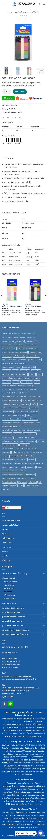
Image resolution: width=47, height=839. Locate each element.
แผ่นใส (4, 467)
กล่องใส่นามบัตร (7, 345)
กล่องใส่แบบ (6, 348)
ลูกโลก (4, 408)
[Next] (41, 42)
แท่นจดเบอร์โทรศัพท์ (8, 460)
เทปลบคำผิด (25, 452)
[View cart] (44, 4)
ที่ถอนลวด (16, 382)
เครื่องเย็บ (20, 448)
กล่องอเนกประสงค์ (8, 341)
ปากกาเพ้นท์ (6, 393)
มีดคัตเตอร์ (15, 404)
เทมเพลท (5, 456)
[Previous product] (25, 16)
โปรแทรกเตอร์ (22, 482)
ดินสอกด (15, 371)
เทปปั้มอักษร (6, 452)
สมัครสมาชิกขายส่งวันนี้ (11, 824)
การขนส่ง (5, 529)
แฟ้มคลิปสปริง (13, 467)
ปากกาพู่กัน (21, 386)
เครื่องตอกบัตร (6, 434)
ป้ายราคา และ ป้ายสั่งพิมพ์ (10, 397)
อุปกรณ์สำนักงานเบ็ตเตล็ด (32, 423)
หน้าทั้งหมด (6, 560)
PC (23, 233)
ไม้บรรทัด (5, 486)
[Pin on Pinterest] (16, 118)
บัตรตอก (36, 382)
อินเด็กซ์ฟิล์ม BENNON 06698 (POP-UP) (11, 307)
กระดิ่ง (16, 337)
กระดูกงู (22, 337)
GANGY (21, 801)
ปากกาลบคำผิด (17, 389)
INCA (17, 795)
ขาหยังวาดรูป (13, 352)
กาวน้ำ (14, 348)
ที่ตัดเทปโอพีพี (6, 382)
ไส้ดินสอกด (35, 486)
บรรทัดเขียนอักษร (26, 382)
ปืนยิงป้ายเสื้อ (24, 393)
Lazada (5, 555)
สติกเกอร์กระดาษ (20, 408)
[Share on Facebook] (4, 118)
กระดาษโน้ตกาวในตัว (28, 334)
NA (23, 239)
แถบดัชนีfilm (18, 112)
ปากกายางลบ (6, 389)
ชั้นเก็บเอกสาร (6, 356)
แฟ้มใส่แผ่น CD (21, 478)
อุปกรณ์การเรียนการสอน (30, 419)
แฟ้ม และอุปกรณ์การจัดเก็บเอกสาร (12, 474)
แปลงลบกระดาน (7, 463)
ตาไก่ (3, 378)
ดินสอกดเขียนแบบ (8, 374)
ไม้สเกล (27, 486)
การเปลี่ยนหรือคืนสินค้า (10, 525)
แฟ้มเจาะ (22, 471)
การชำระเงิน (6, 533)
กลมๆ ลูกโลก (7, 547)
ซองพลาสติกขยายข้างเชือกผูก (11, 367)
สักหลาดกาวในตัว (7, 411)
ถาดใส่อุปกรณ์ (36, 378)
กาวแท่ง (4, 352)
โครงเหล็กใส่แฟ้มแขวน (9, 482)
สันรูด (17, 411)
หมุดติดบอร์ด (6, 415)
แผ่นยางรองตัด (38, 463)
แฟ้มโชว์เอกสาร (30, 474)
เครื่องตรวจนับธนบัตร (33, 430)
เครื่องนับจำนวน (7, 437)
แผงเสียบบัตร (18, 463)
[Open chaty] (41, 833)
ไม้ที (40, 482)
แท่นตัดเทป (31, 460)
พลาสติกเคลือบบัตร (15, 400)
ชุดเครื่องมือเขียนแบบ (9, 360)
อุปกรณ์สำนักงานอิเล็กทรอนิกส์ (11, 423)
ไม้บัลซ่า (20, 486)
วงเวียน (11, 408)
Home (9, 12)
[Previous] (5, 42)
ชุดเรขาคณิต (22, 360)
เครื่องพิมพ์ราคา (7, 441)
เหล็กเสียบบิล (29, 456)
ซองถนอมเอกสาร (20, 363)
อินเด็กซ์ (28, 415)
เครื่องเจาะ (41, 441)
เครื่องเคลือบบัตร (30, 441)
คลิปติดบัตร (23, 352)
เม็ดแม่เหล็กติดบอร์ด (16, 456)
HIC (27, 798)
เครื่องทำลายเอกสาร (29, 434)
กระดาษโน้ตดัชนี (7, 337)
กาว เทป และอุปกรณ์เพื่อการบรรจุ (28, 348)
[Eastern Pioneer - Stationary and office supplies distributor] (23, 4)
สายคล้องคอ (34, 411)
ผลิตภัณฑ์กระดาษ (21, 12)
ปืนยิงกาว (15, 393)
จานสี (39, 352)
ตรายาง (39, 374)
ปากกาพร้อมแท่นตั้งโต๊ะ (9, 386)
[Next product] (21, 16)
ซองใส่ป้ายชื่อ (6, 371)
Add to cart (20, 91)
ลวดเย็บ (33, 404)
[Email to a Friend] (12, 118)
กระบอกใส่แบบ (31, 337)
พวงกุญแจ (26, 400)
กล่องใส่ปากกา (18, 345)
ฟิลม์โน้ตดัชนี (35, 12)
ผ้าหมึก (4, 400)
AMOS (29, 792)
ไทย (7, 507)
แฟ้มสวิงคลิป (31, 467)
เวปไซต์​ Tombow (8, 538)
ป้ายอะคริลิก (23, 397)
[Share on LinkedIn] (20, 118)
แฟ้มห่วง (14, 471)
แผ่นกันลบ (28, 463)
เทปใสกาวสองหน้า (36, 452)
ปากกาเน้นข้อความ (30, 389)
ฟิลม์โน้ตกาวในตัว (37, 400)
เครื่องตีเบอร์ (17, 434)
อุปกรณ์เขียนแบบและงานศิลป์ (11, 426)
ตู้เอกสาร (26, 378)
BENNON (16, 789)
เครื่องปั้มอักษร (18, 437)
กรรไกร (4, 334)
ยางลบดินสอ (25, 404)
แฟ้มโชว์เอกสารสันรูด (8, 478)
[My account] (40, 4)
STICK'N (40, 789)
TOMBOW (6, 786)
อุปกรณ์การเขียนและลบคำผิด (11, 419)
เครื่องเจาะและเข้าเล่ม (8, 448)
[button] (3, 4)
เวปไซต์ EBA (6, 542)
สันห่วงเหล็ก (24, 411)
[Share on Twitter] (8, 118)
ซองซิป (39, 360)
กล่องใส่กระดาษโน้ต (32, 341)
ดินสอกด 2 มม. (24, 371)
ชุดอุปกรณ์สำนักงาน (33, 356)
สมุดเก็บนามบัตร (33, 408)
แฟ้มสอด (39, 467)
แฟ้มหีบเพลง (6, 471)
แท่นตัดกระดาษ (21, 460)
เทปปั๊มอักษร (16, 452)
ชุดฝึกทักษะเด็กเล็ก (19, 356)
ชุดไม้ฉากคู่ (31, 360)
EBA (42, 795)
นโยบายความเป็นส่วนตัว (11, 520)
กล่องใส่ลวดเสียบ (31, 345)
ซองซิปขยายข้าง (7, 363)
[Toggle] (44, 573)
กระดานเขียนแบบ (14, 334)
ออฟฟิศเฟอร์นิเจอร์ (18, 415)
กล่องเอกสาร (20, 341)
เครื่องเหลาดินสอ (30, 448)
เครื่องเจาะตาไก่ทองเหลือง (10, 445)
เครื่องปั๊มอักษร (29, 437)
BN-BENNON (9, 112)
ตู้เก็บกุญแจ (11, 378)
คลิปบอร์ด (32, 352)
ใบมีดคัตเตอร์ (33, 482)
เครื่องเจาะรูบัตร (25, 445)
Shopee (5, 551)
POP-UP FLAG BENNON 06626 (33, 307)
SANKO (9, 804)
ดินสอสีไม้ (32, 374)
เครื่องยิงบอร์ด (18, 441)
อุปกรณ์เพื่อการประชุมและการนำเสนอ (13, 430)
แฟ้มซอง (22, 467)
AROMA (29, 786)
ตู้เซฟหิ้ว (19, 378)
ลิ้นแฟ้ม (40, 404)
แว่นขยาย (31, 478)
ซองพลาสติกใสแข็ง (29, 367)
